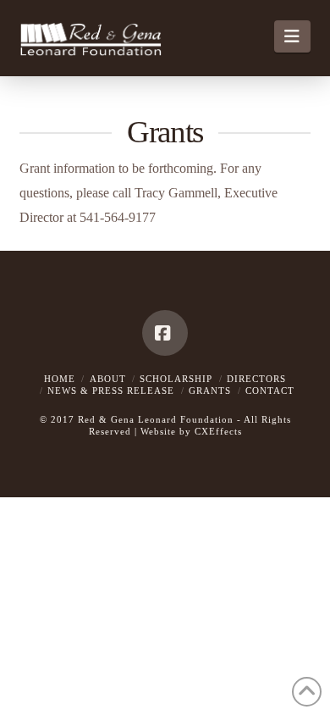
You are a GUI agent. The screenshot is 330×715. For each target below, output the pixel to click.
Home (59, 379)
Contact (269, 390)
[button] (292, 36)
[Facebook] (165, 333)
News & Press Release (110, 390)
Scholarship (176, 379)
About (108, 379)
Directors (256, 379)
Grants (210, 390)
